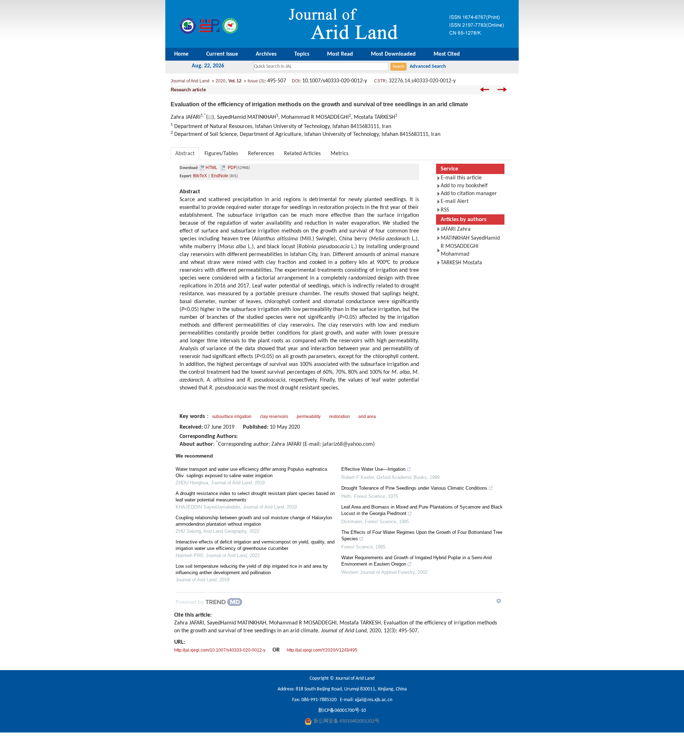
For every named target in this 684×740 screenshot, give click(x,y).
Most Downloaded (393, 54)
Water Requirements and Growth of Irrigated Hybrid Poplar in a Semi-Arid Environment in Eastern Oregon (416, 561)
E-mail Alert (454, 201)
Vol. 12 (235, 80)
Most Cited (447, 54)
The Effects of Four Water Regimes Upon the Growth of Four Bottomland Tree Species (421, 535)
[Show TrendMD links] (499, 601)
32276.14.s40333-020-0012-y (422, 81)
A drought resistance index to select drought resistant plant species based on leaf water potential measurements (255, 496)
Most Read (340, 54)
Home (181, 54)
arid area (367, 416)
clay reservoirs (274, 416)
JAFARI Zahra (456, 229)
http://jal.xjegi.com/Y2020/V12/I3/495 (322, 650)
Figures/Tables (221, 154)
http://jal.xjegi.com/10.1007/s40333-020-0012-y (219, 650)
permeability (309, 416)
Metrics (339, 154)
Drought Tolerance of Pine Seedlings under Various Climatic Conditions (414, 488)
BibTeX (200, 175)
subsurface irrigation (232, 416)
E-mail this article (461, 178)
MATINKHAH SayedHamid (470, 238)
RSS (445, 210)
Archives (266, 54)
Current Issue (222, 54)
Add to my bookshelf (464, 186)
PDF (232, 167)
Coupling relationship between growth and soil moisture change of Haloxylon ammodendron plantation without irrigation (254, 521)
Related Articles (302, 154)
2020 (221, 80)
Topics (301, 54)
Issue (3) (256, 80)
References (261, 154)
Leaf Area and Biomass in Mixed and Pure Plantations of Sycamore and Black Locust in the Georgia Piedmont (422, 510)
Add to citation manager (469, 194)
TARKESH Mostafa (461, 263)
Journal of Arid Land (190, 80)
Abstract (185, 154)
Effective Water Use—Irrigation (373, 469)
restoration (339, 416)
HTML (211, 167)
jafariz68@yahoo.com (347, 444)
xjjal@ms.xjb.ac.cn (373, 700)
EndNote (219, 175)
